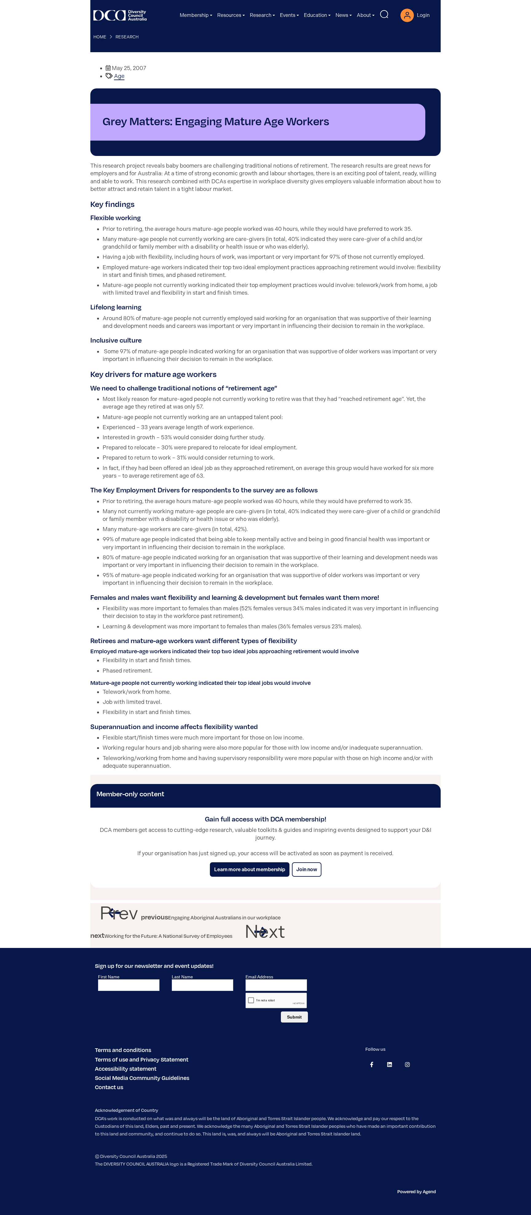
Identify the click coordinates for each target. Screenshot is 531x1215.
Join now (306, 869)
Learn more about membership (249, 869)
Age (119, 76)
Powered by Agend (416, 1191)
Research (127, 36)
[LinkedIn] (389, 1064)
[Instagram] (407, 1064)
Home (99, 36)
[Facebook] (371, 1064)
